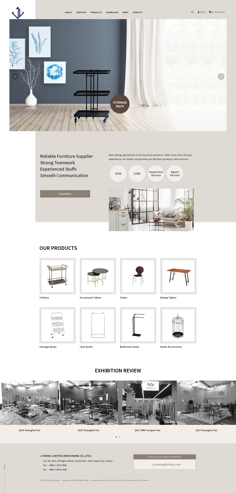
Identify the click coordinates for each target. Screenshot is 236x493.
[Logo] (18, 13)
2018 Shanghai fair (88, 430)
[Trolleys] (60, 276)
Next (221, 76)
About (68, 12)
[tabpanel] (118, 75)
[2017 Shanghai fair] (206, 402)
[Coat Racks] (100, 325)
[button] (192, 12)
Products (96, 12)
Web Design (84, 480)
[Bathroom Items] (140, 325)
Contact (138, 12)
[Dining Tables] (180, 276)
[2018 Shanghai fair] (88, 402)
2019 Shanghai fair (29, 430)
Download (112, 12)
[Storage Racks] (60, 325)
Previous (15, 76)
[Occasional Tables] (100, 276)
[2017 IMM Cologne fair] (147, 402)
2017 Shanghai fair (206, 430)
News (126, 12)
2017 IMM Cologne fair (147, 430)
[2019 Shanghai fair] (29, 402)
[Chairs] (140, 276)
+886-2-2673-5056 (58, 465)
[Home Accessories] (180, 325)
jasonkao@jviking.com (166, 464)
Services (81, 12)
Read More (65, 193)
